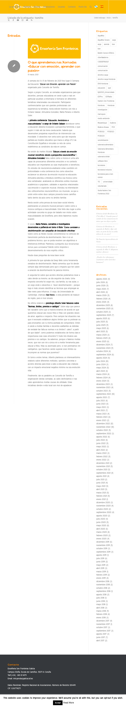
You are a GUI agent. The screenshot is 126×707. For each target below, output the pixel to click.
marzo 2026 (101, 295)
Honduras (101, 105)
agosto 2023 (101, 397)
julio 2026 (100, 282)
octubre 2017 (101, 627)
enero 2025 (101, 341)
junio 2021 (100, 483)
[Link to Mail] (27, 20)
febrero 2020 (102, 535)
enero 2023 (101, 420)
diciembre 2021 (102, 463)
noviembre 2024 (103, 348)
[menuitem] (15, 7)
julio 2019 (100, 558)
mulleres (113, 123)
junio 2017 (100, 637)
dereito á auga (103, 75)
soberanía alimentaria (105, 145)
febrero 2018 (101, 614)
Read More (68, 702)
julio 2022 (100, 440)
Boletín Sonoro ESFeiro (106, 53)
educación (101, 88)
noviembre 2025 (103, 308)
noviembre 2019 (103, 545)
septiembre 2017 (103, 631)
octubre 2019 (101, 548)
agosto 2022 (101, 437)
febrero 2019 (101, 575)
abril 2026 (100, 292)
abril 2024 (100, 371)
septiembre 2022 (103, 433)
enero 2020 (101, 539)
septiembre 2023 (103, 394)
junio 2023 (101, 404)
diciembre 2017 (102, 621)
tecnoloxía (101, 165)
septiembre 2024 (103, 355)
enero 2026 (101, 302)
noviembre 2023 (103, 387)
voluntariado (102, 186)
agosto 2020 (101, 516)
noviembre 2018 (103, 584)
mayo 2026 (101, 289)
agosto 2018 (101, 594)
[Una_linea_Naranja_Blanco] (54, 48)
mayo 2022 (101, 446)
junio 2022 (101, 443)
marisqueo (101, 114)
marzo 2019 (101, 571)
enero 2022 (101, 460)
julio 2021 (100, 479)
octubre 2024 (102, 351)
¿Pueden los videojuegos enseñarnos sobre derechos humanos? (105, 259)
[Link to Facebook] (13, 20)
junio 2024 (101, 364)
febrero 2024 (102, 377)
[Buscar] (90, 7)
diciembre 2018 (102, 581)
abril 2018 (100, 608)
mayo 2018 (100, 604)
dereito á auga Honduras (106, 79)
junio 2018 (100, 601)
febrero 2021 (101, 496)
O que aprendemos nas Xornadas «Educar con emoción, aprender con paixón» (54, 66)
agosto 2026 (101, 279)
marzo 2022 (101, 453)
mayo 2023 (101, 407)
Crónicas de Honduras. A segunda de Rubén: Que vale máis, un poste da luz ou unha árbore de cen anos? (107, 230)
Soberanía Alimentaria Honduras (105, 150)
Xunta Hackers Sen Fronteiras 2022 (104, 192)
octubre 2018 (101, 588)
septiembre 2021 (103, 473)
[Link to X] (8, 20)
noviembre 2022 (103, 427)
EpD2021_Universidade (106, 92)
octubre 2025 (102, 312)
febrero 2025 (102, 338)
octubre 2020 (102, 509)
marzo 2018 (101, 611)
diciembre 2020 (103, 502)
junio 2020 (101, 522)
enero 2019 (101, 578)
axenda (106, 44)
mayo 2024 (101, 368)
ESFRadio (109, 97)
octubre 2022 (102, 430)
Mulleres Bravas (103, 127)
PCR (113, 127)
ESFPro (100, 97)
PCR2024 (101, 136)
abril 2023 (100, 410)
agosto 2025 (101, 318)
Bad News (50, 295)
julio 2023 (100, 400)
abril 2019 (100, 568)
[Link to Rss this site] (31, 20)
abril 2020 (100, 529)
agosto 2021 (101, 476)
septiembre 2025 (103, 315)
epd (109, 88)
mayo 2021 (100, 486)
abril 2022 (100, 450)
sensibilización (103, 140)
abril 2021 (100, 489)
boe (113, 44)
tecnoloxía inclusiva (105, 170)
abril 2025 (100, 331)
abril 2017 (100, 640)
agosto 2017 (101, 634)
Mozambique (102, 123)
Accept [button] (58, 703)
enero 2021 (101, 499)
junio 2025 (101, 325)
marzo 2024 (101, 374)
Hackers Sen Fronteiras (106, 101)
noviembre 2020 (103, 506)
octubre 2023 (102, 391)
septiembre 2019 (103, 552)
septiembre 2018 (103, 591)
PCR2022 (101, 132)
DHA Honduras (103, 84)
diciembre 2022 (103, 423)
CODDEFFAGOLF (103, 62)
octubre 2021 (101, 469)
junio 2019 (100, 562)
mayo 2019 (100, 565)
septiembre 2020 (103, 512)
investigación (102, 110)
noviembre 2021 (103, 466)
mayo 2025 (101, 328)
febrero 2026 (102, 299)
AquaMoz (101, 36)
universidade (107, 182)
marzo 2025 (101, 335)
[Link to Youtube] (18, 20)
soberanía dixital (103, 157)
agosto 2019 (101, 555)
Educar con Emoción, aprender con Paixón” (58, 84)
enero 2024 (101, 381)
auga (114, 40)
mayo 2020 (101, 525)
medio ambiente (104, 118)
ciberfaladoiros (103, 57)
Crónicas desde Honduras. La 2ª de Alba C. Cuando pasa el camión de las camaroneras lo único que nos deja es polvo (107, 217)
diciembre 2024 (103, 345)
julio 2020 (100, 519)
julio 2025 (100, 322)
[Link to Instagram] (22, 20)
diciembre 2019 (102, 542)
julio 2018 (100, 598)
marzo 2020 (101, 532)
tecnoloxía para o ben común (105, 175)
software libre (103, 161)
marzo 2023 (101, 414)
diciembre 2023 (103, 384)
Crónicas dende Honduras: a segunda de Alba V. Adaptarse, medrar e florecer (107, 249)
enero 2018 (101, 617)
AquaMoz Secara (103, 40)
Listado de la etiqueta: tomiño (25, 17)
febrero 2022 (102, 456)
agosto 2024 (101, 358)
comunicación (103, 66)
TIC (99, 182)
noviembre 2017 (103, 624)
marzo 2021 (101, 493)
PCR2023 (110, 132)
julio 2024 (100, 361)
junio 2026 (101, 285)
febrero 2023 (102, 417)
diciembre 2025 (103, 305)
